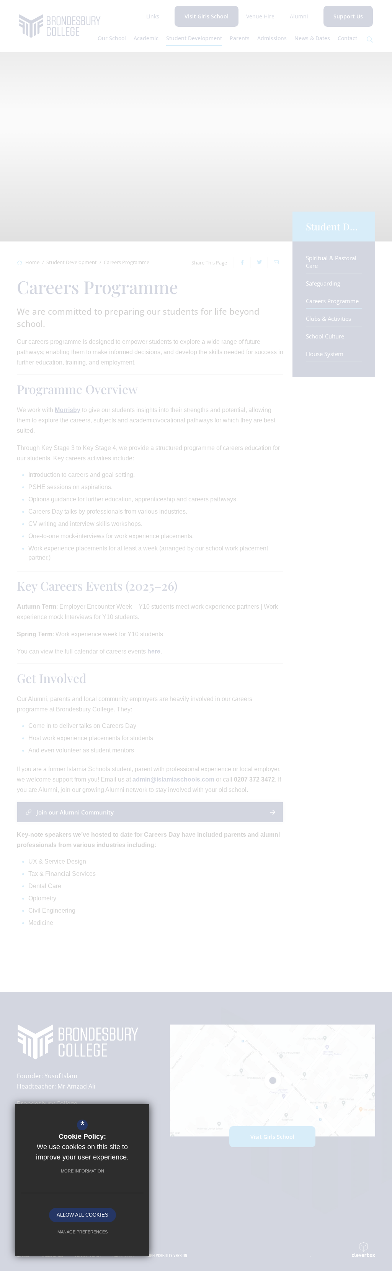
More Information (82, 1171)
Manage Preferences (82, 1232)
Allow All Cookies (82, 1215)
